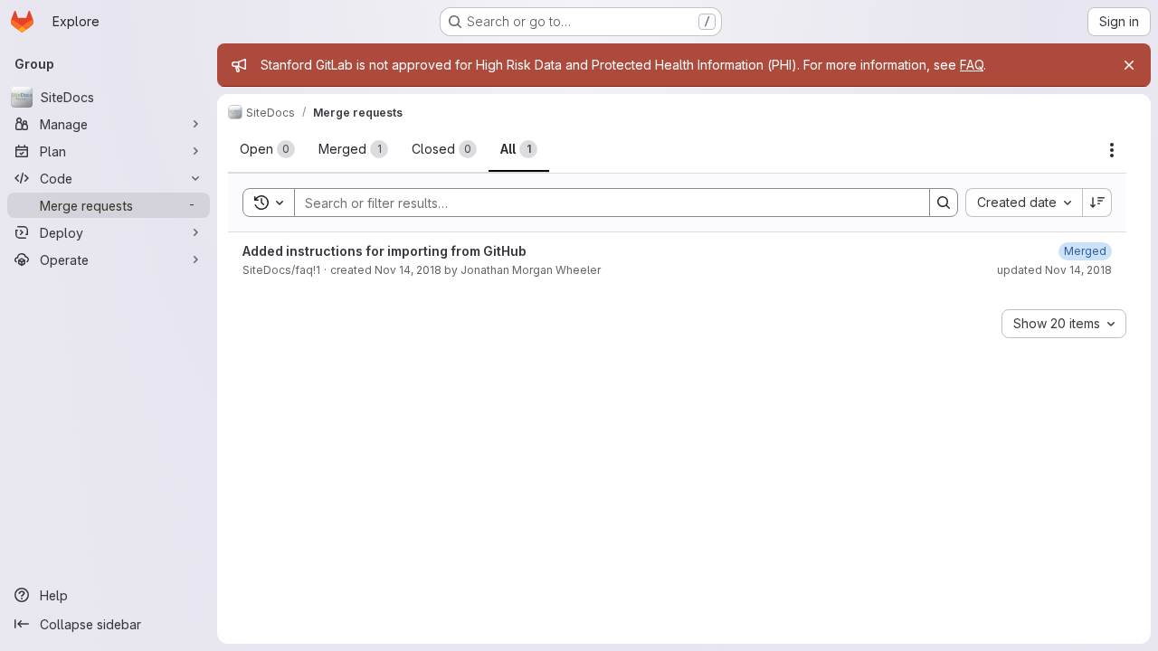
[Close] (1129, 65)
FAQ (971, 64)
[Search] (943, 202)
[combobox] (1023, 202)
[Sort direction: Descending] (1097, 202)
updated (1054, 270)
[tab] (267, 149)
